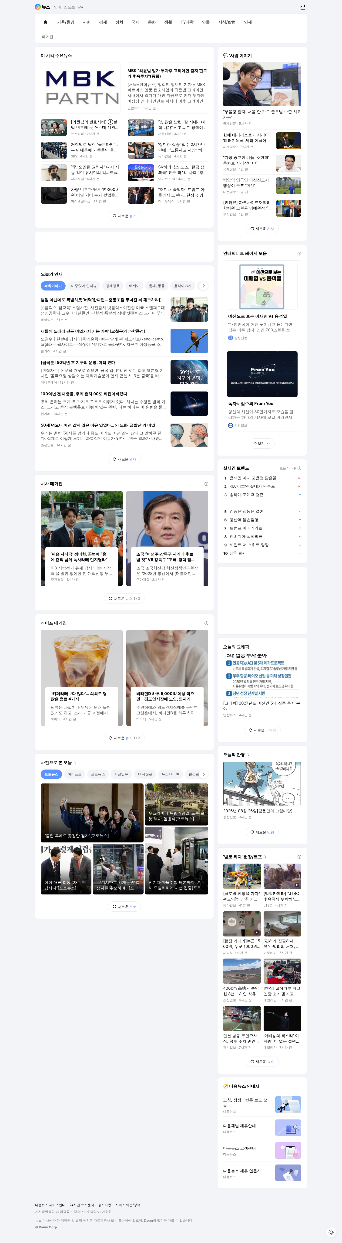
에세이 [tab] (134, 286)
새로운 (127, 216)
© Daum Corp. (46, 1227)
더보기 (259, 443)
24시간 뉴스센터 (82, 1205)
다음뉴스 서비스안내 (50, 1205)
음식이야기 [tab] (182, 286)
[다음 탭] (203, 285)
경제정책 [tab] (113, 286)
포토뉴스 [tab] (51, 774)
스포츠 (69, 7)
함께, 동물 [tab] (157, 286)
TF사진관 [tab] (144, 774)
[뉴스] (46, 7)
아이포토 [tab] (75, 774)
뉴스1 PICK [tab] (170, 774)
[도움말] (206, 483)
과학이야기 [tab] (53, 286)
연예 (57, 7)
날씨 (81, 7)
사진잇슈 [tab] (121, 774)
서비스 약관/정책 (127, 1205)
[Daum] (38, 7)
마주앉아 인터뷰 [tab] (84, 286)
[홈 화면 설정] (331, 1232)
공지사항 (104, 1205)
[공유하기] (302, 7)
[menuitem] (45, 22)
